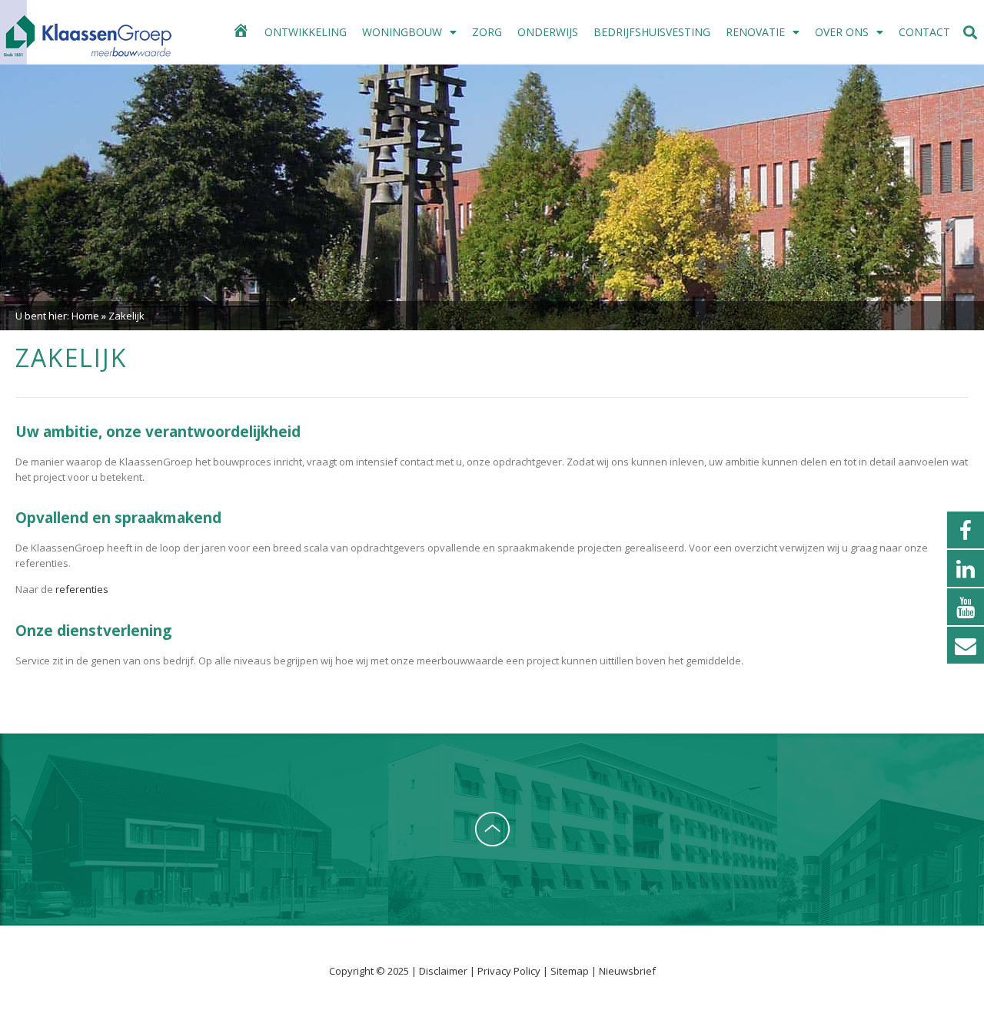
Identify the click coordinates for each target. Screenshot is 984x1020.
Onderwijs (547, 32)
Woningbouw (402, 32)
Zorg (487, 32)
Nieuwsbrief (627, 971)
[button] (970, 32)
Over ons (842, 32)
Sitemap (569, 971)
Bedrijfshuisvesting (651, 32)
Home (85, 316)
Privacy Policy (510, 971)
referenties (81, 589)
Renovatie (755, 32)
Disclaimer (444, 971)
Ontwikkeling (305, 32)
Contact (924, 32)
